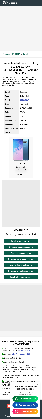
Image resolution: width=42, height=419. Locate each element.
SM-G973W (16, 54)
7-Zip (28, 350)
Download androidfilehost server (21, 271)
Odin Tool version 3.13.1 (21, 354)
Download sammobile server (21, 265)
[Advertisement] (21, 28)
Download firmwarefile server (21, 277)
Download (26, 54)
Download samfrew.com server (21, 247)
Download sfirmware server (21, 253)
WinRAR (21, 350)
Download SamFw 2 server (21, 241)
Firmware (6, 54)
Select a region (21, 167)
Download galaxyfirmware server (21, 259)
